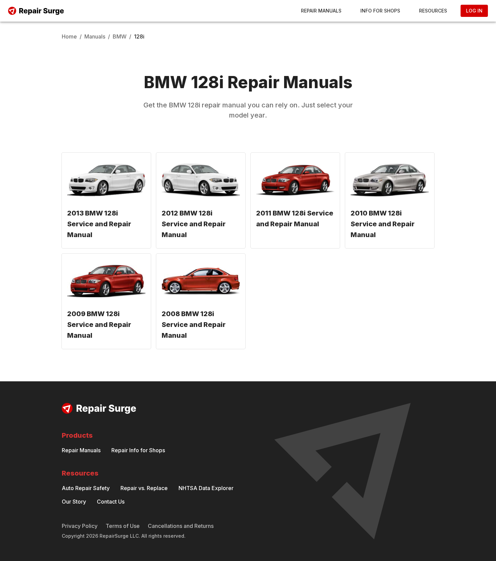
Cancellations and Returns (181, 525)
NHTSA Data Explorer (205, 488)
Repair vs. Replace (144, 488)
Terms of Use (123, 525)
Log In (474, 11)
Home (69, 36)
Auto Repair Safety (86, 488)
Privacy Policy (80, 525)
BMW (120, 36)
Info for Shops (380, 11)
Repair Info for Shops (138, 450)
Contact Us (111, 501)
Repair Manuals (321, 11)
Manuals (94, 36)
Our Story (74, 501)
